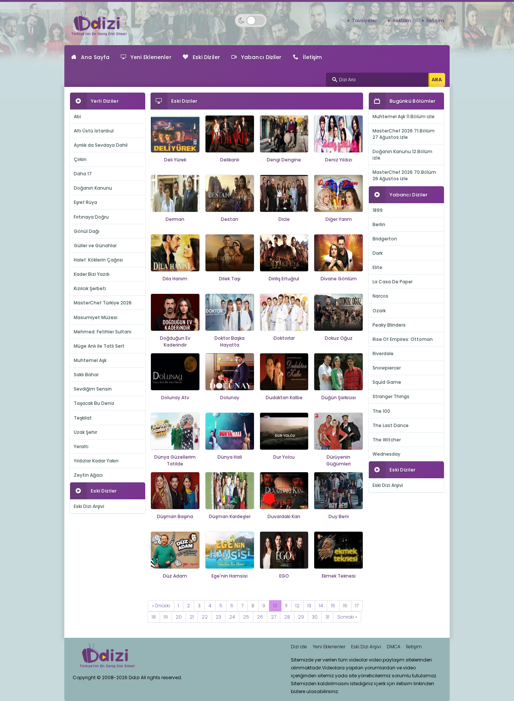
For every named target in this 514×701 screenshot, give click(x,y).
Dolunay (229, 397)
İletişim (435, 20)
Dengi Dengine (284, 160)
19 (166, 617)
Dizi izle (299, 646)
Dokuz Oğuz (339, 338)
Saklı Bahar (86, 374)
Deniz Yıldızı (338, 160)
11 (286, 605)
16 (345, 605)
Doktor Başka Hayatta (229, 341)
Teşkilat (83, 418)
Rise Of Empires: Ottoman (403, 339)
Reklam (401, 20)
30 (315, 617)
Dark (378, 253)
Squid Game (387, 382)
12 (297, 605)
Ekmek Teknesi (339, 576)
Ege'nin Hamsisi (229, 576)
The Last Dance (391, 425)
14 (321, 605)
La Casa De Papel (392, 281)
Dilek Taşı (229, 278)
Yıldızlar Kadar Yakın (96, 461)
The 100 (381, 411)
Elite (377, 267)
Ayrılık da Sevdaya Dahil (101, 145)
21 (192, 617)
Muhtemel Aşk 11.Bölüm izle (404, 116)
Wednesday (386, 454)
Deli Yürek (175, 160)
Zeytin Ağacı (88, 475)
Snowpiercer (387, 368)
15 (333, 605)
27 (273, 617)
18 (154, 617)
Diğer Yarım (338, 219)
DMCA (393, 646)
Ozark (379, 310)
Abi (77, 116)
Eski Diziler (206, 57)
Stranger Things (391, 396)
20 (179, 617)
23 (218, 617)
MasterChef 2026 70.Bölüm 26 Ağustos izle (404, 175)
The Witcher (387, 439)
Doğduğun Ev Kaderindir (175, 341)
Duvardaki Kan (284, 516)
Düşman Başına (175, 516)
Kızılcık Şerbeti (90, 288)
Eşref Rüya (85, 202)
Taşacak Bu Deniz (94, 403)
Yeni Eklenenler (151, 57)
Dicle (284, 219)
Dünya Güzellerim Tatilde (175, 460)
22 (205, 617)
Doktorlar (284, 338)
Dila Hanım (175, 278)
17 (357, 605)
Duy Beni (338, 516)
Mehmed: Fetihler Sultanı (102, 331)
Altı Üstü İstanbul (94, 131)
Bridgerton (385, 239)
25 (246, 617)
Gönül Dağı (86, 231)
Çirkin (80, 159)
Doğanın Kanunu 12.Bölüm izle (402, 154)
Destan (229, 219)
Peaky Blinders (389, 325)
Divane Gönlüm (339, 278)
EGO (284, 576)
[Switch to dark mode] (251, 20)
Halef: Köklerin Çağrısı (98, 260)
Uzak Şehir (85, 432)
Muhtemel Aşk (90, 360)
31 (327, 617)
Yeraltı (81, 446)
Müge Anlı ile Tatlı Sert (99, 346)
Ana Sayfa (95, 57)
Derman (175, 219)
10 (275, 605)
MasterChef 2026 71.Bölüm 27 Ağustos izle (404, 134)
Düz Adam (175, 576)
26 (260, 617)
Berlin (379, 224)
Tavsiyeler (364, 20)
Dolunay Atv (175, 397)
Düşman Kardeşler (230, 516)
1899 (378, 210)
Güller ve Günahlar (95, 245)
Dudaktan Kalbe (284, 397)
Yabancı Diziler (261, 57)
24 (232, 617)
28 (287, 617)
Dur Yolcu (284, 457)
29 (301, 617)
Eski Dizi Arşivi (89, 506)
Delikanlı (229, 160)
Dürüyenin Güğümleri (338, 460)
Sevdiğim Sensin (93, 389)
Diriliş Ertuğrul (284, 278)
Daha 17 (83, 173)
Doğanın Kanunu (93, 188)
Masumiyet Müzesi (95, 317)
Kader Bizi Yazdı (91, 274)
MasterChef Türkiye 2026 (103, 303)
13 (309, 605)
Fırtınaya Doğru (91, 217)
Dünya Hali (229, 457)
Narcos (380, 296)
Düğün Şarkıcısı (338, 397)
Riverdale (383, 353)
